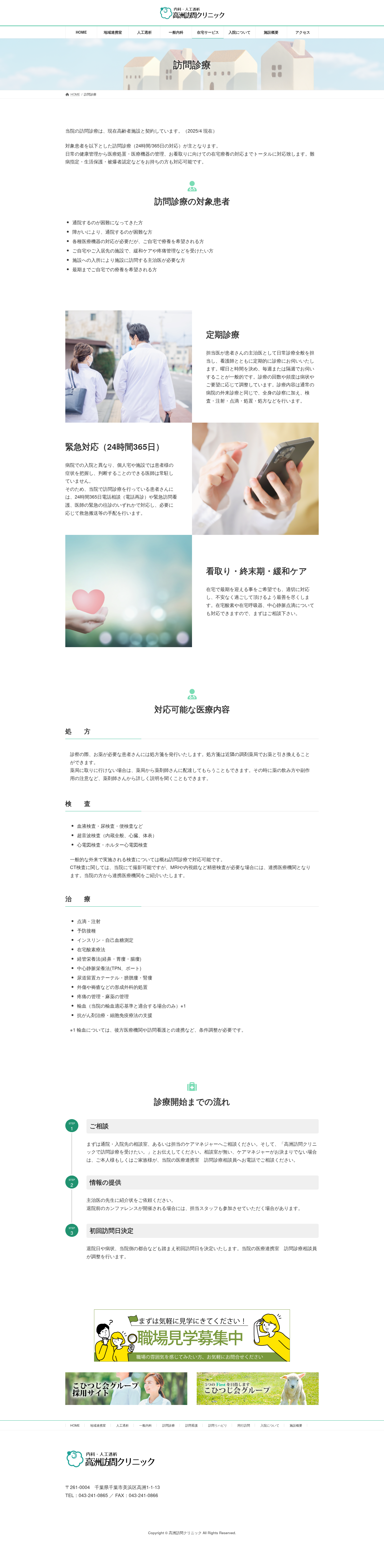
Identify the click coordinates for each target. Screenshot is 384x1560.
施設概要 (296, 1425)
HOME (75, 1425)
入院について (269, 1425)
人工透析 (122, 1425)
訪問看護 (191, 1425)
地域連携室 (98, 1425)
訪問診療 (168, 1425)
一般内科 (145, 1425)
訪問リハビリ (217, 1425)
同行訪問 (243, 1425)
